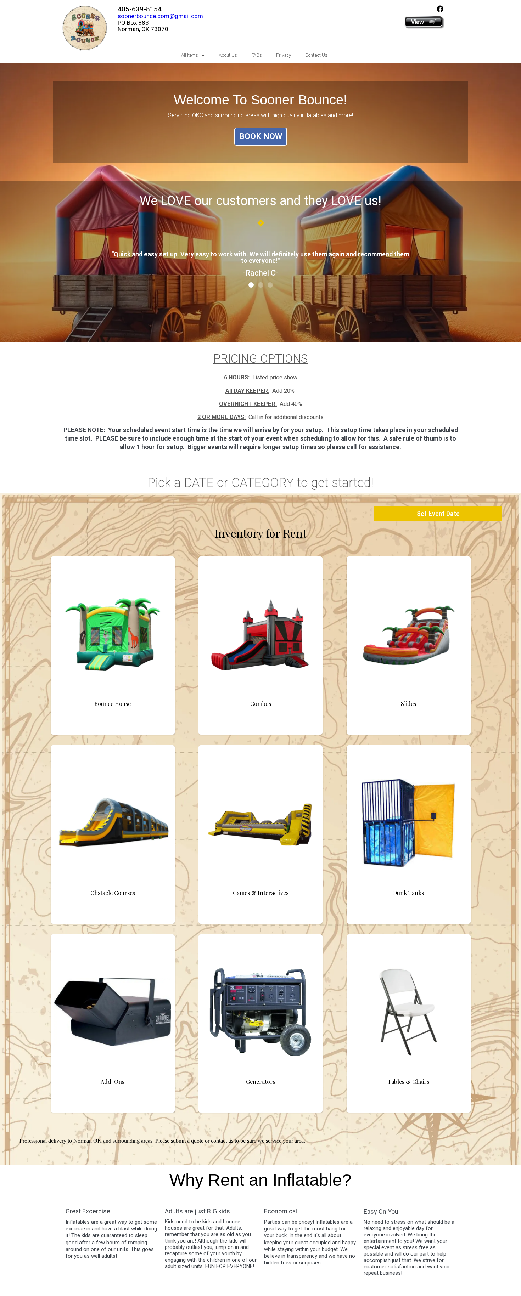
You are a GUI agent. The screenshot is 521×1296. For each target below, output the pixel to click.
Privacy (283, 55)
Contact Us (316, 55)
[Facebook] (440, 8)
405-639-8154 (140, 9)
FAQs (256, 55)
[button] (251, 285)
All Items (189, 55)
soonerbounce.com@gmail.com (160, 15)
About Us (228, 55)
